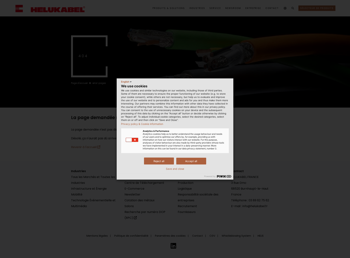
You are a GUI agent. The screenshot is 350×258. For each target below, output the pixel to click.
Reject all (158, 161)
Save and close (175, 168)
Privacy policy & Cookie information (142, 124)
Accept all (191, 161)
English (125, 81)
